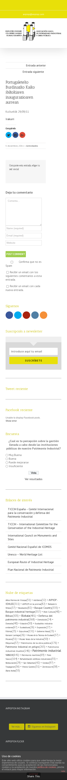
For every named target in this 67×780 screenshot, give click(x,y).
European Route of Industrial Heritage (31, 562)
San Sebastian (29, 663)
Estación (24, 623)
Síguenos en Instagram (43, 726)
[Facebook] (13, 3)
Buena (12, 458)
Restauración (11, 663)
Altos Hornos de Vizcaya (16, 600)
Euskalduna (25, 627)
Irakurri (10, 119)
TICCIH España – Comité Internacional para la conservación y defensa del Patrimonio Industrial (31, 512)
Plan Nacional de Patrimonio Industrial (31, 569)
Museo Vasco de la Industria (31, 639)
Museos (9, 639)
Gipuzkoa (23, 631)
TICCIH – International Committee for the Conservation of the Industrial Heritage (33, 526)
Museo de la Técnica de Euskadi (40, 635)
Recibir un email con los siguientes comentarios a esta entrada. (24, 276)
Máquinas (10, 643)
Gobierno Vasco (43, 631)
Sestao (45, 662)
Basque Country (43, 607)
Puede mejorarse (19, 462)
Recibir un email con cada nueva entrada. (23, 288)
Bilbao (9, 615)
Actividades (32, 145)
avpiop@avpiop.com (33, 14)
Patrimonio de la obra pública (36, 642)
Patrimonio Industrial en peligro (22, 646)
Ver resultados (33, 479)
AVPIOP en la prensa (31, 604)
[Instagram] (36, 3)
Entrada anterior (36, 65)
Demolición (42, 619)
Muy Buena (15, 455)
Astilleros (38, 600)
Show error (11, 421)
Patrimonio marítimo (31, 655)
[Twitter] (21, 3)
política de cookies (46, 767)
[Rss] (44, 3)
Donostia (9, 623)
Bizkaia (25, 615)
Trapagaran (10, 666)
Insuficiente (16, 466)
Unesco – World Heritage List (25, 554)
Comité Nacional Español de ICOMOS (30, 547)
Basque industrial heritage (20, 611)
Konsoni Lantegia (13, 635)
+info (63, 771)
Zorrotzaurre (47, 666)
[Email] (52, 3)
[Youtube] (29, 3)
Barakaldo (22, 607)
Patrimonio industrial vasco (33, 652)
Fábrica (9, 631)
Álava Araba (10, 670)
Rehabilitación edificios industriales (35, 659)
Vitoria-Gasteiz (28, 666)
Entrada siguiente (33, 71)
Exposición (41, 627)
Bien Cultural (49, 612)
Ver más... (17, 726)
